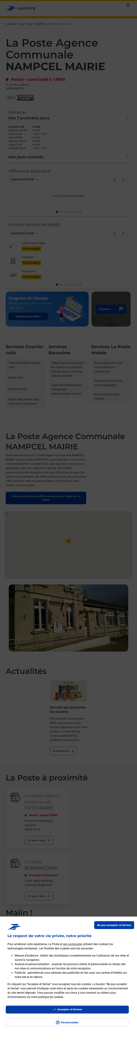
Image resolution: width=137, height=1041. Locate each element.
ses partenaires (72, 944)
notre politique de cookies (47, 997)
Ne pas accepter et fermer (114, 925)
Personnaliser (70, 1022)
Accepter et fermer (69, 1009)
